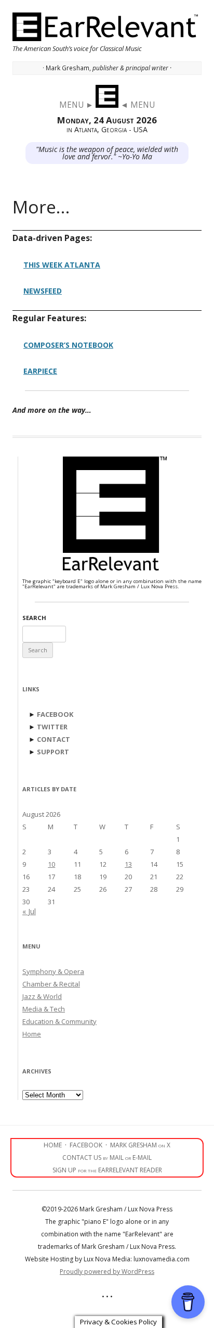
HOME (53, 1145)
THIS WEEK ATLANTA (61, 265)
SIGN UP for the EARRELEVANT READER (107, 1170)
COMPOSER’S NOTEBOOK (68, 345)
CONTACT (53, 739)
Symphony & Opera (53, 971)
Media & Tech (43, 1009)
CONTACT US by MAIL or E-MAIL (107, 1157)
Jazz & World (42, 996)
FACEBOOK (55, 714)
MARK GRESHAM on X (140, 1145)
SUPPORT (53, 751)
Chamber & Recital (51, 984)
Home (31, 1034)
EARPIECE (40, 371)
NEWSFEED (42, 291)
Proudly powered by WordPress (107, 1271)
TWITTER (52, 726)
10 (51, 864)
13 (128, 864)
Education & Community (59, 1021)
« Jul (29, 911)
